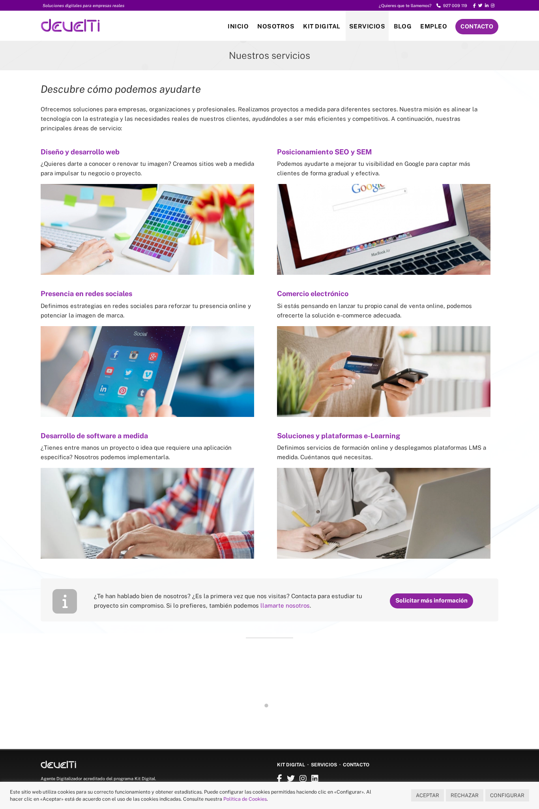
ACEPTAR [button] (427, 795)
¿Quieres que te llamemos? (405, 5)
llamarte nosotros (285, 605)
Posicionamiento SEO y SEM (324, 152)
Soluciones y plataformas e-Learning (338, 436)
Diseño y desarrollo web (80, 152)
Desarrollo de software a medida (94, 436)
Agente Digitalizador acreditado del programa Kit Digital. (98, 778)
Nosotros (275, 26)
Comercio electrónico (312, 293)
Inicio (238, 26)
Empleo (433, 26)
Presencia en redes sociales (86, 293)
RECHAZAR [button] (465, 795)
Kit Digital (322, 26)
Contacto (476, 26)
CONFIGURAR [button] (507, 795)
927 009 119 (454, 5)
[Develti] (70, 28)
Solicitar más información (431, 600)
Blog (403, 26)
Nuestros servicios (269, 55)
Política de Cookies (245, 799)
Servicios (367, 26)
